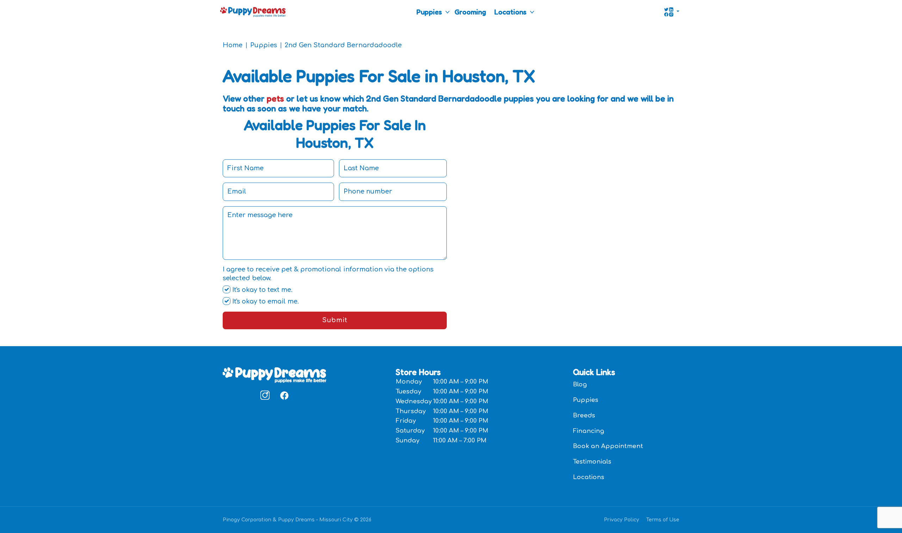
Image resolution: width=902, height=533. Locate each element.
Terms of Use (662, 519)
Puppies (429, 12)
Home (232, 45)
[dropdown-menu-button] (447, 12)
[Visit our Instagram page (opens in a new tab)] (265, 395)
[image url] (253, 11)
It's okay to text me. (261, 289)
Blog (580, 384)
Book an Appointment (608, 446)
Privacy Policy (621, 519)
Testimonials (592, 461)
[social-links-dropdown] (672, 12)
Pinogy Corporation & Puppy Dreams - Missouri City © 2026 (297, 519)
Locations (510, 12)
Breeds (584, 415)
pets (275, 98)
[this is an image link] (274, 374)
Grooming (470, 12)
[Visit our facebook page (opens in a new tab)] (284, 395)
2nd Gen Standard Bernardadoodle (343, 45)
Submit (334, 320)
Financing (588, 431)
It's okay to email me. (264, 301)
